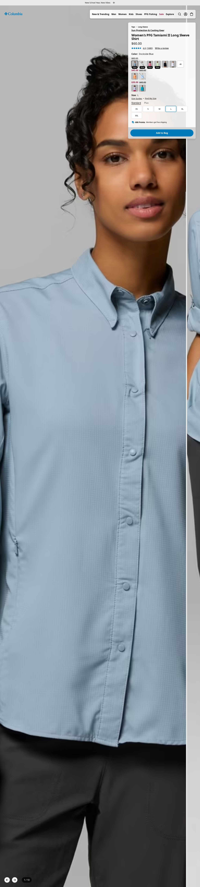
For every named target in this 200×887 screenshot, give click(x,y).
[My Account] (186, 14)
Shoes (139, 14)
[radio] (134, 64)
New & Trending (100, 14)
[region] (100, 446)
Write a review (162, 48)
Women (122, 14)
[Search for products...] (180, 14)
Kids (131, 14)
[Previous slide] (7, 880)
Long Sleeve (143, 27)
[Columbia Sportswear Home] (13, 13)
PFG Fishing (150, 14)
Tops (133, 27)
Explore (170, 14)
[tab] (136, 103)
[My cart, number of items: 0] (192, 14)
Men (113, 14)
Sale (161, 14)
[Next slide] (14, 880)
